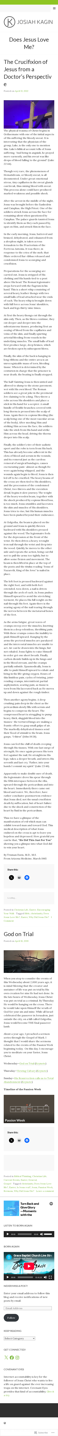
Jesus (34, 1187)
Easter (32, 909)
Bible (27, 913)
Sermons (8, 1191)
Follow (11, 1317)
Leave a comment (45, 1191)
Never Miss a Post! (16, 1285)
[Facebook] (11, 1357)
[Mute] (41, 1234)
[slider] (48, 1234)
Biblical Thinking (22, 1176)
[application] (29, 1234)
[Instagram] (17, 1357)
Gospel (7, 1183)
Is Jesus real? (24, 1187)
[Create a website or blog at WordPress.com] (5, 1423)
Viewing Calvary (26, 1070)
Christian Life (21, 909)
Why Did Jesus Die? (39, 917)
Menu (54, 8)
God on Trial (19, 934)
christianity (36, 913)
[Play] (7, 1234)
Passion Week (45, 1187)
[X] (6, 1357)
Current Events (12, 1180)
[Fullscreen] (50, 1277)
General (32, 1180)
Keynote (40, 1063)
